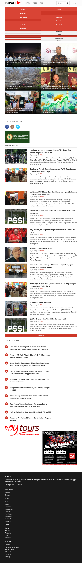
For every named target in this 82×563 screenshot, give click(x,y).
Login (74, 3)
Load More (41, 336)
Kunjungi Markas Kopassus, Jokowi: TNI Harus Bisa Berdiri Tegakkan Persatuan (50, 151)
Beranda (7, 493)
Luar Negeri (23, 17)
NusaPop (23, 28)
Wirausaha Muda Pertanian (40, 302)
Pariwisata (59, 25)
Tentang (7, 495)
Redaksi (7, 545)
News (28, 3)
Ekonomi (23, 13)
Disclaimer (8, 554)
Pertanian (59, 31)
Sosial (59, 40)
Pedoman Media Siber (12, 547)
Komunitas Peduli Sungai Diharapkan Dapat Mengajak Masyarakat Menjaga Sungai (51, 266)
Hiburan (7, 530)
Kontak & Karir (9, 549)
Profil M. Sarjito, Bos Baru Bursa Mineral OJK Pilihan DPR (30, 412)
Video (35, 3)
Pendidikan (23, 25)
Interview (8, 538)
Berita (23, 9)
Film (6, 535)
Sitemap (7, 557)
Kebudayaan (59, 38)
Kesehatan (59, 21)
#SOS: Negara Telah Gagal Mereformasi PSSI (48, 319)
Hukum (59, 34)
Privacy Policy (9, 552)
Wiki (41, 3)
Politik (59, 9)
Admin (42, 155)
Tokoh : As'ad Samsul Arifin (41, 248)
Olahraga (59, 17)
